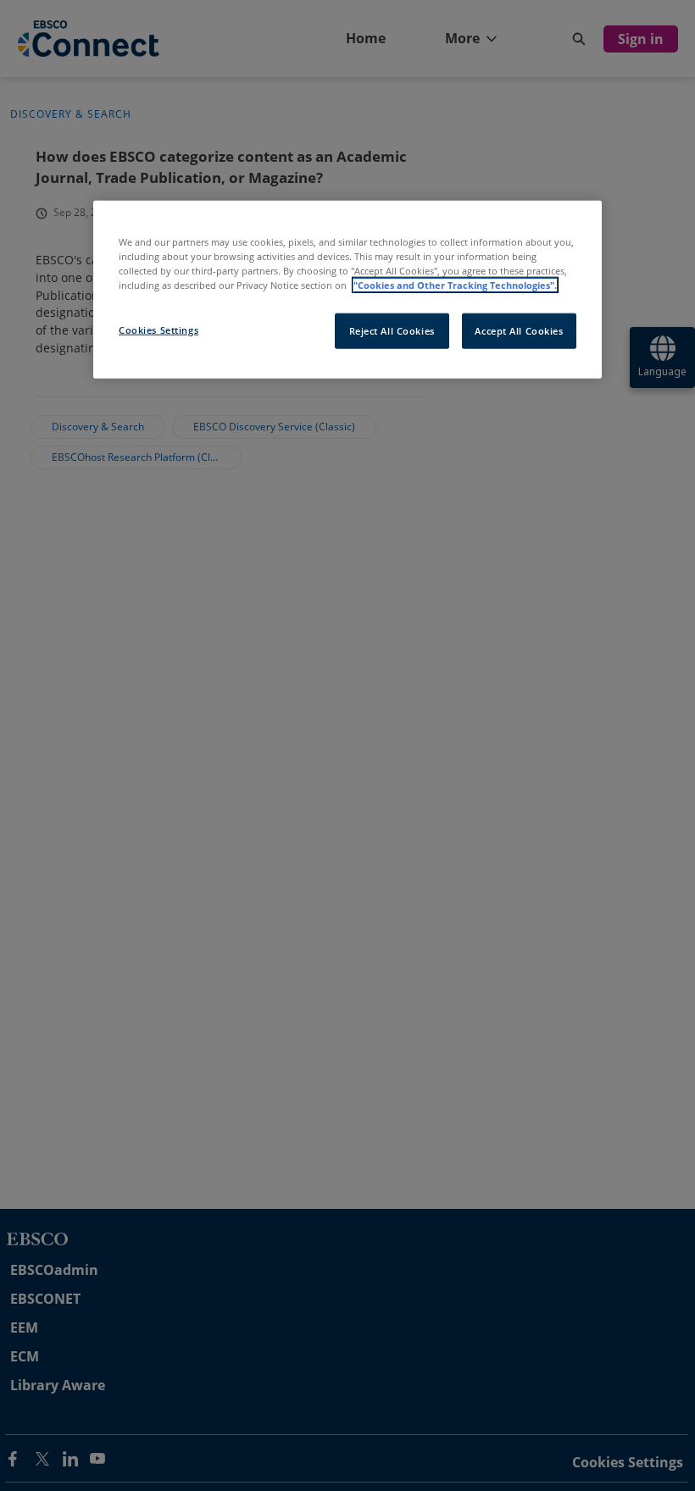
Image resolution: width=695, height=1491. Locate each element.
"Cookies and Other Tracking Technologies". (455, 285)
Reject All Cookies (392, 330)
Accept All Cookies (519, 330)
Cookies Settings (158, 330)
